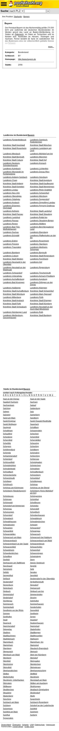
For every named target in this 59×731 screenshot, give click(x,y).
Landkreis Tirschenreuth (40, 273)
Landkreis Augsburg (38, 279)
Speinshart (34, 626)
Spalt (5, 620)
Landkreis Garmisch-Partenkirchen (39, 141)
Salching (7, 408)
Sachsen (34, 402)
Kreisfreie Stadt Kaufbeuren (42, 183)
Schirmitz (7, 453)
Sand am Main (9, 418)
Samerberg (35, 415)
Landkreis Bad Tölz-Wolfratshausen (11, 228)
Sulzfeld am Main (10, 712)
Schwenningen (36, 553)
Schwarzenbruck (37, 544)
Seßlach (6, 579)
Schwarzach (35, 534)
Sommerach (8, 604)
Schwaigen (8, 528)
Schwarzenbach (10, 541)
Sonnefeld (34, 610)
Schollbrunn (35, 502)
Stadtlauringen (9, 636)
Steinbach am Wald (11, 655)
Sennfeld (34, 575)
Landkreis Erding (10, 241)
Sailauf (33, 405)
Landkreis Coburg (10, 256)
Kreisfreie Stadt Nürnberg (41, 304)
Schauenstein (36, 431)
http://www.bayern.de (27, 59)
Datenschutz (40, 725)
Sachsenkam (8, 405)
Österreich (19, 34)
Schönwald (8, 502)
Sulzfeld (33, 709)
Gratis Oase (29, 727)
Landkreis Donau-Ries (39, 172)
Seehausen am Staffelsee (14, 563)
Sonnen (6, 613)
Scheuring (34, 443)
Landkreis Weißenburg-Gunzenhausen (13, 316)
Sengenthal (8, 575)
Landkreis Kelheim (11, 211)
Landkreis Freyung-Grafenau (42, 206)
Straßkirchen (8, 690)
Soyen (33, 617)
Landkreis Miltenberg (12, 297)
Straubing (7, 693)
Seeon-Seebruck (37, 563)
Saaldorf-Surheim (10, 402)
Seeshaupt (7, 566)
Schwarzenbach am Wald (41, 541)
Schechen (34, 434)
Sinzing (33, 598)
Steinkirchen (35, 664)
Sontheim (34, 613)
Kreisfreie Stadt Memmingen (42, 187)
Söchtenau (7, 601)
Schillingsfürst (9, 450)
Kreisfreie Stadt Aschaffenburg (16, 291)
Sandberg (34, 418)
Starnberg (7, 648)
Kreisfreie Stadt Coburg (13, 160)
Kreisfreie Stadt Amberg (13, 183)
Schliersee (34, 459)
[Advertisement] (29, 100)
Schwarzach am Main (12, 537)
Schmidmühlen (9, 465)
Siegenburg (8, 585)
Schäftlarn (34, 427)
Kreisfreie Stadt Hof (38, 160)
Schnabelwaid (9, 469)
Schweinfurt (35, 550)
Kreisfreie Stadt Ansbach (13, 300)
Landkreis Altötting (38, 224)
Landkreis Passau (10, 221)
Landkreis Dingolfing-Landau (42, 202)
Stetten (6, 674)
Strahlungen (35, 686)
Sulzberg (7, 705)
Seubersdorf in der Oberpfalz (42, 579)
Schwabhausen (9, 522)
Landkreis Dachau (11, 232)
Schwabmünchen (37, 522)
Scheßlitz (7, 443)
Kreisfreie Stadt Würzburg (14, 294)
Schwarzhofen (36, 547)
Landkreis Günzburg (39, 177)
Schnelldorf (35, 478)
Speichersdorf (9, 626)
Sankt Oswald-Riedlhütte (40, 421)
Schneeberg (35, 475)
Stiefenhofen (8, 677)
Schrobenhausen (37, 515)
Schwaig (33, 525)
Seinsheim (7, 569)
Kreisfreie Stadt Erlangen (40, 300)
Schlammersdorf (10, 456)
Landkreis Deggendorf (39, 199)
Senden (33, 572)
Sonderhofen (35, 607)
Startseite (18, 17)
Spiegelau (7, 629)
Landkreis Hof (36, 262)
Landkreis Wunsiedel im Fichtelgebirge (13, 173)
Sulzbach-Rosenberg (39, 702)
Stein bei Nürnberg (38, 655)
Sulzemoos (8, 709)
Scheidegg (7, 437)
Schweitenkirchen (10, 553)
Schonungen (8, 512)
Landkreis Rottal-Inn (38, 217)
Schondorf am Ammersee (14, 506)
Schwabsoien (9, 525)
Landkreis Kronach (38, 163)
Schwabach (8, 518)
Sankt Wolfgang (10, 424)
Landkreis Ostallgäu (11, 199)
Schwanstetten (9, 534)
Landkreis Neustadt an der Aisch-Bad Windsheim (41, 308)
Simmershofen (36, 594)
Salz (32, 412)
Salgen (6, 412)
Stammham (8, 645)
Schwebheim (8, 550)
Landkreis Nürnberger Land (15, 312)
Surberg (33, 715)
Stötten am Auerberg (39, 683)
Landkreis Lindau (10, 190)
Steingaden (35, 661)
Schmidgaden (36, 462)
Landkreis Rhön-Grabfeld (41, 190)
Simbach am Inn (37, 591)
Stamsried (34, 645)
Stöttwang (7, 686)
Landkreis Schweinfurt (39, 193)
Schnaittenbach (36, 472)
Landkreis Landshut (11, 217)
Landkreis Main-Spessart (40, 294)
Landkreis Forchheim (39, 259)
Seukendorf (8, 582)
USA (32, 725)
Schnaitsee (35, 469)
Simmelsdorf (8, 594)
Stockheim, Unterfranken (13, 680)
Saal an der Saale (37, 399)
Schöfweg (7, 481)
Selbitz (6, 572)
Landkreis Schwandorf (12, 273)
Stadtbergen (35, 632)
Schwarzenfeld (9, 547)
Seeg (32, 560)
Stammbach (8, 642)
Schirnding (34, 453)
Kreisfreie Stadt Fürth (12, 304)
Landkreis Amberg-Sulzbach (15, 177)
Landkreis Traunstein (12, 247)
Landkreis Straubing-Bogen (42, 221)
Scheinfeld (34, 437)
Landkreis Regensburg (40, 267)
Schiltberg (34, 450)
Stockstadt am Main (38, 680)
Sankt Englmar (9, 421)
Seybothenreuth (37, 582)
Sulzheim (34, 712)
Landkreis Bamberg (11, 253)
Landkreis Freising (11, 244)
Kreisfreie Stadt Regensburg (42, 256)
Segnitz (33, 566)
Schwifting (7, 556)
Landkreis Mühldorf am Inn (41, 154)
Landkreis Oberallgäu (12, 196)
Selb (32, 569)
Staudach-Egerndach (39, 648)
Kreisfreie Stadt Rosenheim (14, 148)
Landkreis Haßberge (12, 288)
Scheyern (7, 446)
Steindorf (34, 658)
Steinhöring (8, 664)
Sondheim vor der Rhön (13, 610)
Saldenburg (35, 408)
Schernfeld (7, 440)
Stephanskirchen (10, 671)
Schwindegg (35, 556)
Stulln (32, 696)
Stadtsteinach (9, 639)
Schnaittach (8, 472)
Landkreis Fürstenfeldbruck (14, 140)
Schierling (34, 446)
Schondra (34, 506)
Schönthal (34, 499)
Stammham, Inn (36, 642)
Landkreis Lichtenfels (39, 169)
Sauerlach (34, 424)
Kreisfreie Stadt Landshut (41, 211)
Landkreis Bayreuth (38, 253)
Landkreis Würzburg (38, 196)
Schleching (35, 456)
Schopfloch (35, 512)
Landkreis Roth (36, 312)
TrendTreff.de (17, 727)
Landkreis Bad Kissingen (13, 282)
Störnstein (7, 683)
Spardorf (33, 620)
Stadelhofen (35, 629)
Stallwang (34, 639)
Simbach (7, 591)
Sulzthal (6, 715)
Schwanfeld (8, 531)
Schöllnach (8, 484)
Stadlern (6, 632)
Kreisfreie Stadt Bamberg (40, 315)
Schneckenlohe (9, 475)
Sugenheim (35, 699)
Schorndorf (7, 515)
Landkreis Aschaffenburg (13, 279)
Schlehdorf (7, 459)
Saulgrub (7, 427)
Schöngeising (36, 496)
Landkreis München (38, 157)
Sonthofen (7, 617)
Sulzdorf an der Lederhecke (42, 705)
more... (51, 47)
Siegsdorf (34, 585)
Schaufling (7, 434)
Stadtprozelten (36, 636)
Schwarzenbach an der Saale (15, 544)
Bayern (26, 17)
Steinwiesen (35, 667)
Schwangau (35, 531)
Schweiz (25, 725)
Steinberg (7, 658)
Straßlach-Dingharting (39, 690)
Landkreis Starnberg (39, 244)
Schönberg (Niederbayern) (14, 491)
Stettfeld (33, 674)
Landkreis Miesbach (11, 154)
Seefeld (6, 560)
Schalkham (8, 431)
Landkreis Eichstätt (11, 235)
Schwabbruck (36, 518)
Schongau (7, 509)
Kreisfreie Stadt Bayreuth (13, 157)
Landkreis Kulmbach (12, 169)
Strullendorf (35, 693)
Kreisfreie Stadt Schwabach (15, 307)
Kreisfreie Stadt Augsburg (41, 180)
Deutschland (6, 725)
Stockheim (34, 677)
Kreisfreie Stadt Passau (13, 214)
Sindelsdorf (8, 598)
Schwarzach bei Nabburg (41, 537)
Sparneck (7, 623)
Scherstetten (35, 440)
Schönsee (7, 499)
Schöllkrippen (36, 481)
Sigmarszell (35, 588)
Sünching (7, 699)
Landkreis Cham (10, 180)
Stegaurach (8, 651)
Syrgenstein (8, 718)
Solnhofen (34, 601)
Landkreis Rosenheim (39, 241)
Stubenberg (8, 696)
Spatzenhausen (37, 623)
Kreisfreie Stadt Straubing (41, 214)
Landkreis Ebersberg (39, 232)
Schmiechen (35, 465)
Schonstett (34, 509)
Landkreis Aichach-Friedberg (42, 276)
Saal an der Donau (11, 399)
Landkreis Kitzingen (38, 288)
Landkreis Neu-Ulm (11, 193)
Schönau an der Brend (39, 488)
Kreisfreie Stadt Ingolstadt (14, 145)
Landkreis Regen (10, 224)
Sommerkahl (8, 607)
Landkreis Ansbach (11, 202)
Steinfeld (7, 661)
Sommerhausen (37, 604)
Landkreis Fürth (36, 297)
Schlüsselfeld (8, 462)
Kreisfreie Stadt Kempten (13, 187)
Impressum (50, 725)
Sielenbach (8, 588)
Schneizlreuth (9, 478)
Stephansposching (38, 671)
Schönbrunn (8, 496)
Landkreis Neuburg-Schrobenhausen (11, 164)
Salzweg (6, 415)
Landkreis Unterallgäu (12, 276)
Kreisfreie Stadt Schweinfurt (42, 291)
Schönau (34, 484)
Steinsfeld (7, 667)
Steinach (34, 651)
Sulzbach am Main (11, 702)
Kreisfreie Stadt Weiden (13, 259)
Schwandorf (35, 528)
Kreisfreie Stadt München (41, 145)
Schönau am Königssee (13, 488)
